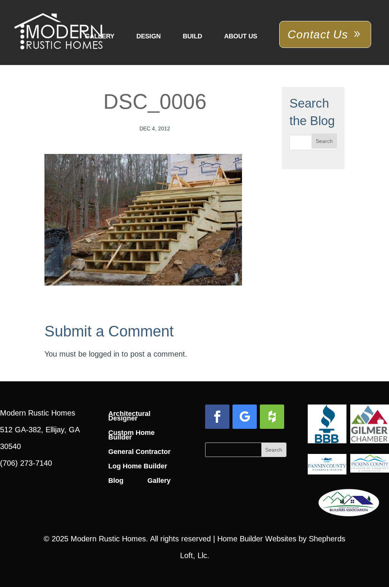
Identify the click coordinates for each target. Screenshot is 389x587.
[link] (58, 32)
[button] (324, 141)
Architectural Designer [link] (129, 416)
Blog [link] (115, 480)
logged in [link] (104, 354)
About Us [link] (240, 36)
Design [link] (148, 36)
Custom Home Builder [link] (131, 435)
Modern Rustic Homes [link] (108, 539)
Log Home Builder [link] (137, 466)
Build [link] (192, 36)
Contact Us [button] (318, 34)
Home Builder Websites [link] (256, 539)
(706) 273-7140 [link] (26, 463)
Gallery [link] (99, 36)
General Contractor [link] (139, 451)
